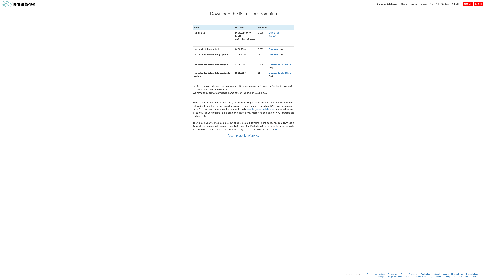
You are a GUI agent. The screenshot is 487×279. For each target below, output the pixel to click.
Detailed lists (393, 274)
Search (404, 4)
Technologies (426, 274)
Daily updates (379, 274)
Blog (430, 276)
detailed (251, 109)
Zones (369, 274)
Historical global (471, 274)
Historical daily (457, 274)
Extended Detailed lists (410, 274)
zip (271, 36)
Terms (466, 276)
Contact (445, 4)
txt (274, 36)
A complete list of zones (243, 135)
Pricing (423, 4)
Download (274, 32)
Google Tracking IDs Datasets (390, 276)
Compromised (420, 276)
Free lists (438, 276)
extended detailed (265, 109)
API (437, 4)
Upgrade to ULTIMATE (280, 64)
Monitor (414, 4)
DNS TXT (409, 276)
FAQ (431, 4)
